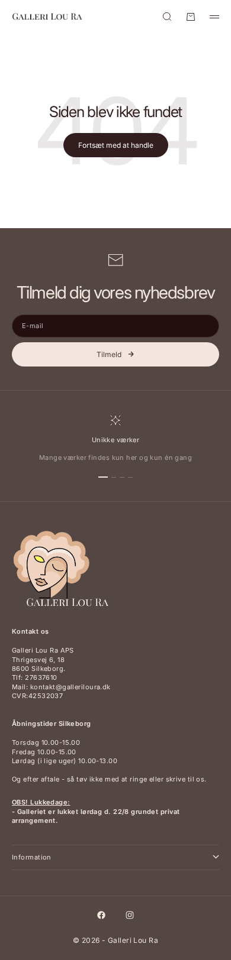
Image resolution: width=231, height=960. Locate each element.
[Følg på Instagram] (129, 915)
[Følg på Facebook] (101, 915)
